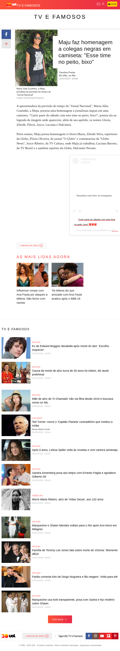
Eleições (31, 14)
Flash (19, 14)
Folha (94, 14)
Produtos (7, 14)
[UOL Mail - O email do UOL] (98, 4)
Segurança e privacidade (90, 645)
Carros (68, 14)
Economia (82, 14)
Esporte (105, 14)
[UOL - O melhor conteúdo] (11, 5)
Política (56, 14)
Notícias (44, 14)
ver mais (57, 619)
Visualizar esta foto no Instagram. (94, 195)
